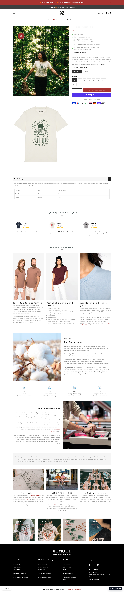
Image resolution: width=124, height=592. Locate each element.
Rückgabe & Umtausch (70, 577)
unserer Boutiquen (34, 503)
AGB (64, 569)
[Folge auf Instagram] (93, 565)
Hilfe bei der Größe (80, 52)
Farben (28, 499)
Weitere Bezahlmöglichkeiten (91, 99)
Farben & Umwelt (55, 430)
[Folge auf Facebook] (89, 565)
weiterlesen (102, 64)
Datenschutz (67, 567)
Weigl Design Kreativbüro (73, 589)
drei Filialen (55, 505)
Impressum (66, 565)
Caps (76, 20)
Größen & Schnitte (68, 573)
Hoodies (62, 20)
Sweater (69, 20)
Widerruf (65, 579)
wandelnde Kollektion (35, 495)
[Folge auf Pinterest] (98, 565)
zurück (48, 20)
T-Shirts (55, 20)
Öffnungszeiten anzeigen (20, 577)
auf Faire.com (93, 572)
